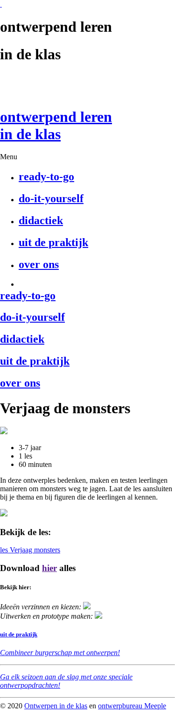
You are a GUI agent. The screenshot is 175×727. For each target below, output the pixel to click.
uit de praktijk (18, 634)
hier (49, 568)
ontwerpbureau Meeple (132, 706)
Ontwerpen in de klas (55, 706)
